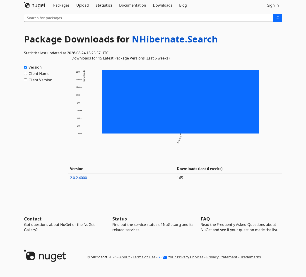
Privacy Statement (221, 257)
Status (119, 219)
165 (180, 177)
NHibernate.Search (175, 39)
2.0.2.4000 (78, 177)
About (124, 257)
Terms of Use (144, 257)
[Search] (277, 18)
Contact (33, 219)
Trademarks (250, 257)
